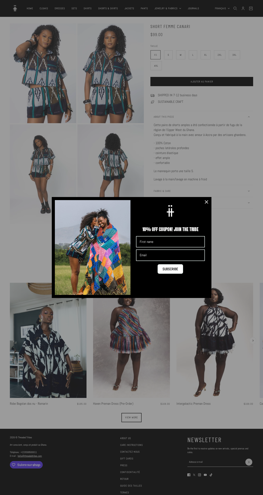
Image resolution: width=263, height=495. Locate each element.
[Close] (206, 202)
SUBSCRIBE (170, 269)
